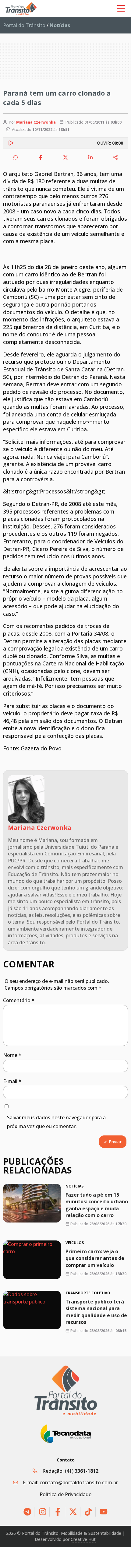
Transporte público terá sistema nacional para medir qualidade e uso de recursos (96, 1311)
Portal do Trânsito (24, 25)
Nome (12, 1055)
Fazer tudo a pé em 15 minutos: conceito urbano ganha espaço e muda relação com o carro (97, 1205)
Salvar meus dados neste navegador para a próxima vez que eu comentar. (56, 1122)
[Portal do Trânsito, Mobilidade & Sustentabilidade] (65, 1390)
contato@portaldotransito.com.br (79, 1482)
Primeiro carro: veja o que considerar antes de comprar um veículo (95, 1258)
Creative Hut (83, 1539)
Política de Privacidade (65, 1494)
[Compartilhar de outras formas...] (115, 157)
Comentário (18, 1000)
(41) (81, 1471)
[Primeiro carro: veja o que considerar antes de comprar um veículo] (32, 1259)
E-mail (12, 1081)
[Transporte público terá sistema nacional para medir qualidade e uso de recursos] (32, 1310)
